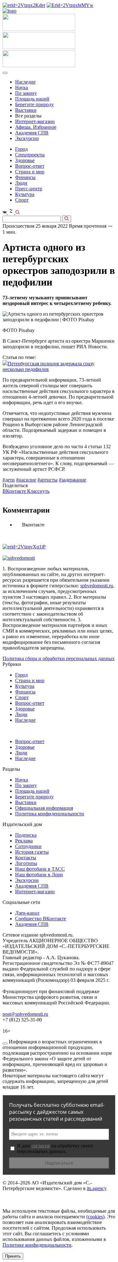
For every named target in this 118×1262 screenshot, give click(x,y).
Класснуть (38, 491)
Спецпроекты (30, 154)
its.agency (97, 1188)
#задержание (72, 479)
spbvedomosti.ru (96, 585)
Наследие (25, 81)
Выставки (26, 110)
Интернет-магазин (35, 121)
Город (21, 149)
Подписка (26, 835)
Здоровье (25, 160)
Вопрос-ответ (29, 166)
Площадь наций (32, 98)
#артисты (47, 479)
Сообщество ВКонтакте (40, 918)
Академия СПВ (31, 132)
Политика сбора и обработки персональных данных (59, 658)
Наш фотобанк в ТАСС (40, 869)
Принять (13, 1256)
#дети (9, 479)
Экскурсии (27, 138)
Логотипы (26, 863)
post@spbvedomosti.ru (25, 1014)
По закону (26, 93)
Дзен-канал (27, 913)
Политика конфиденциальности (49, 813)
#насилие (26, 479)
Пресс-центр (28, 188)
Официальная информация (44, 808)
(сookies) (95, 1216)
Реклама (24, 840)
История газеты (32, 852)
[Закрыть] (5, 1043)
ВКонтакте (15, 491)
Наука (21, 87)
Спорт (22, 200)
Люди (21, 183)
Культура (24, 194)
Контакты (25, 857)
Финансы (25, 177)
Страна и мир (29, 171)
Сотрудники (28, 846)
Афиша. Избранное (35, 127)
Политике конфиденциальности (37, 1245)
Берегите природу (34, 104)
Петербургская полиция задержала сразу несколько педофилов (48, 366)
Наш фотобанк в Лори (39, 874)
